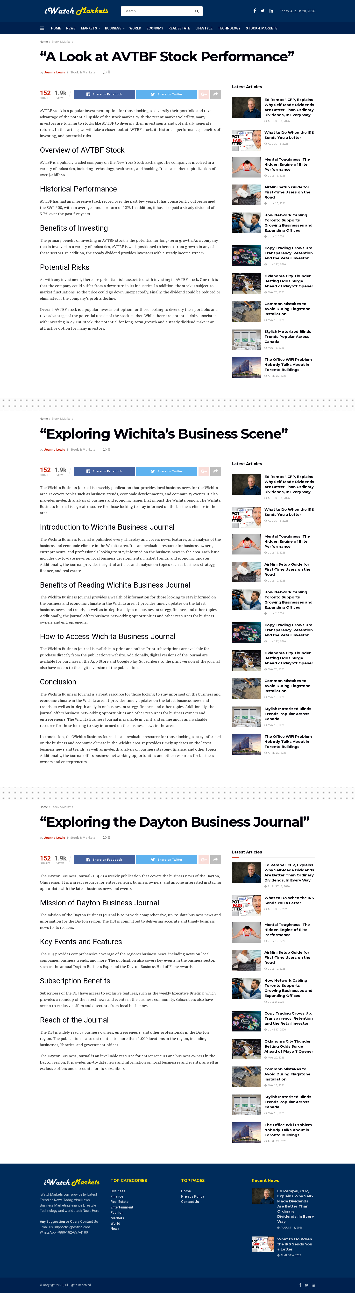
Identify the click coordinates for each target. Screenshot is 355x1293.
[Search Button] (198, 11)
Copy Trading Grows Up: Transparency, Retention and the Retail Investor (288, 253)
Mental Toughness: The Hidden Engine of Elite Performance (287, 164)
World (135, 28)
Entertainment (122, 1207)
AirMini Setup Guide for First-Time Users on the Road (287, 192)
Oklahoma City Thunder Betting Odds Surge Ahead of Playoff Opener (288, 281)
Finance (117, 1196)
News (71, 28)
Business (113, 28)
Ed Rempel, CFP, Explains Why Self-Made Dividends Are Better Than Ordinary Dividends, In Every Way (295, 1206)
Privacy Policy (192, 1196)
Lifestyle (204, 28)
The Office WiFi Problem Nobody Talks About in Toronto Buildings (288, 364)
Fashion (117, 1213)
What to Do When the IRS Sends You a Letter (294, 1244)
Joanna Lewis (54, 72)
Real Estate (179, 28)
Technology (229, 28)
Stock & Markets (261, 28)
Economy (155, 28)
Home (56, 28)
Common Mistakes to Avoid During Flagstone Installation (287, 308)
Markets (89, 28)
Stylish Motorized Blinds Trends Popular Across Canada (287, 336)
